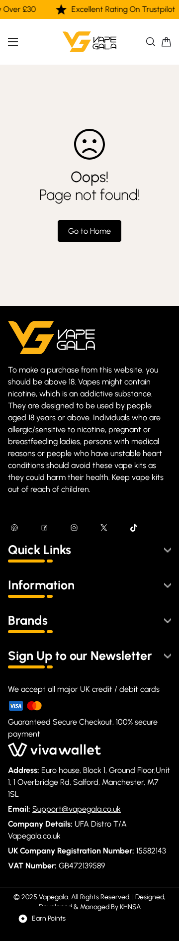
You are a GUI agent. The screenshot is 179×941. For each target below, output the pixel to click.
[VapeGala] (89, 41)
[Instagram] (74, 528)
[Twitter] (104, 528)
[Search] (151, 41)
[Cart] (166, 42)
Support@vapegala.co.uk (76, 809)
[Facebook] (44, 528)
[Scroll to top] (161, 888)
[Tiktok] (134, 528)
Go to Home (89, 231)
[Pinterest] (14, 528)
